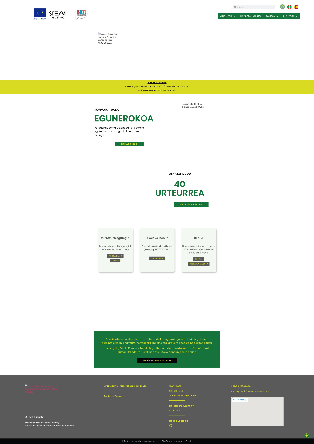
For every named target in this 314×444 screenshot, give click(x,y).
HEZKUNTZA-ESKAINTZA (250, 16)
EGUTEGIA (270, 16)
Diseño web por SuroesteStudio (177, 441)
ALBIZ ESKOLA (226, 16)
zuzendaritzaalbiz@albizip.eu (182, 395)
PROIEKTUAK (288, 16)
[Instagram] (170, 425)
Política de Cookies (113, 396)
